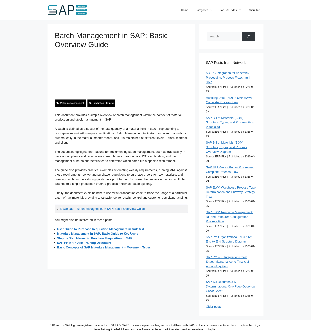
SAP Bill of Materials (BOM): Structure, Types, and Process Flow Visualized (230, 122)
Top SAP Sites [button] (228, 10)
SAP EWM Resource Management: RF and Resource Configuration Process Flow (229, 216)
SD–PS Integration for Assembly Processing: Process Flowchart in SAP (228, 77)
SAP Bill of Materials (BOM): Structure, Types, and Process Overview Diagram (226, 147)
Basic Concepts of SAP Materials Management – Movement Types (104, 247)
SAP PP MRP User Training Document (84, 243)
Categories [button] (201, 10)
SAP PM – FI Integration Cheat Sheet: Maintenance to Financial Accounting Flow (227, 261)
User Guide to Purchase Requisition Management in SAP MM (100, 229)
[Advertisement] (121, 74)
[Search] (248, 36)
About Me (254, 10)
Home (184, 10)
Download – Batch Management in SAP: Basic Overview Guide (102, 208)
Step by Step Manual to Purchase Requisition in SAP (94, 238)
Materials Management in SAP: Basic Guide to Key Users (97, 233)
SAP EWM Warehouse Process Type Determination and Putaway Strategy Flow (231, 192)
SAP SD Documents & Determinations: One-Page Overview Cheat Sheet (230, 286)
